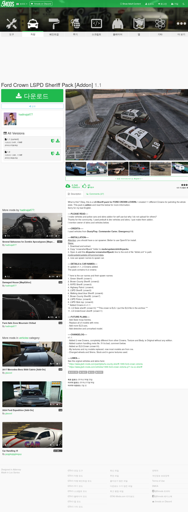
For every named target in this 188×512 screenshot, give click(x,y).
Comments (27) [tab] (96, 193)
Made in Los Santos (10, 472)
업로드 (150, 3)
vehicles (23, 338)
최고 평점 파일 (117, 491)
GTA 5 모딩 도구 (75, 470)
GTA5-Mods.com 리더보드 (122, 496)
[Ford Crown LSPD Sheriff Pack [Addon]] (76, 169)
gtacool (8, 372)
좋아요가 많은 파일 (119, 480)
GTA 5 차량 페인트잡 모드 (80, 480)
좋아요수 (91, 187)
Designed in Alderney (11, 469)
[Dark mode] (184, 3)
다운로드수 (76, 187)
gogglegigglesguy (13, 454)
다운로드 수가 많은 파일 (121, 485)
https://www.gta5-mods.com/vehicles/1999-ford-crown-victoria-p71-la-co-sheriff (105, 366)
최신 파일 (114, 470)
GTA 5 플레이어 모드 (77, 496)
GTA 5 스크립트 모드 (77, 491)
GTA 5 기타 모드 (75, 506)
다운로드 (35, 95)
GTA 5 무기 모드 (75, 485)
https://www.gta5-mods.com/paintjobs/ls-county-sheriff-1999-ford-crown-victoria (106, 363)
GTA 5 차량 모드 (75, 475)
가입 (176, 3)
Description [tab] (75, 193)
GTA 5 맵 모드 (74, 501)
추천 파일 (114, 475)
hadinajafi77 (26, 114)
